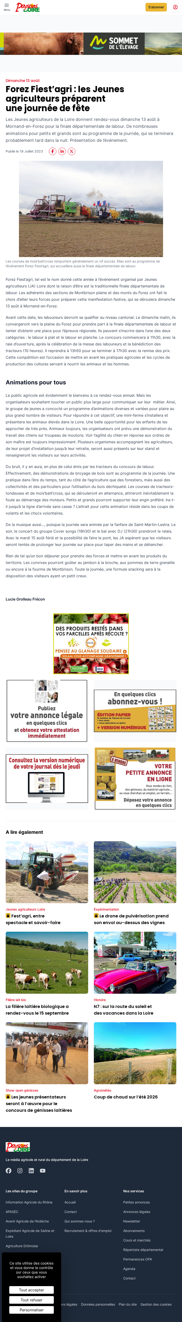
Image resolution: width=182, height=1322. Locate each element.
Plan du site (128, 1304)
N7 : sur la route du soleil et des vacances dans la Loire (123, 1009)
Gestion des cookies (156, 1304)
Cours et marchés (136, 1240)
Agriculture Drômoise (22, 1246)
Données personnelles (98, 1304)
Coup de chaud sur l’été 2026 (126, 1097)
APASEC (12, 1212)
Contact (70, 1212)
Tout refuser (31, 1300)
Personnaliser (32, 1310)
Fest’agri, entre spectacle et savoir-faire (33, 919)
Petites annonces (136, 1202)
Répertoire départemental (143, 1250)
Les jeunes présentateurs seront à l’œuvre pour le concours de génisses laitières (39, 1103)
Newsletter (131, 1221)
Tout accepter (31, 1290)
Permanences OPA (137, 1259)
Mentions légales (64, 1304)
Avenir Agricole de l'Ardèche (27, 1221)
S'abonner (156, 7)
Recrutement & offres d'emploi (87, 1231)
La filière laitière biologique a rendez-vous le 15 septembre (37, 1009)
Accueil (70, 1202)
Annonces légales (136, 1212)
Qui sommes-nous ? (79, 1221)
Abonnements (134, 1231)
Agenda (129, 1269)
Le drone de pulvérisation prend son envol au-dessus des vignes (131, 919)
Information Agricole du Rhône (29, 1202)
